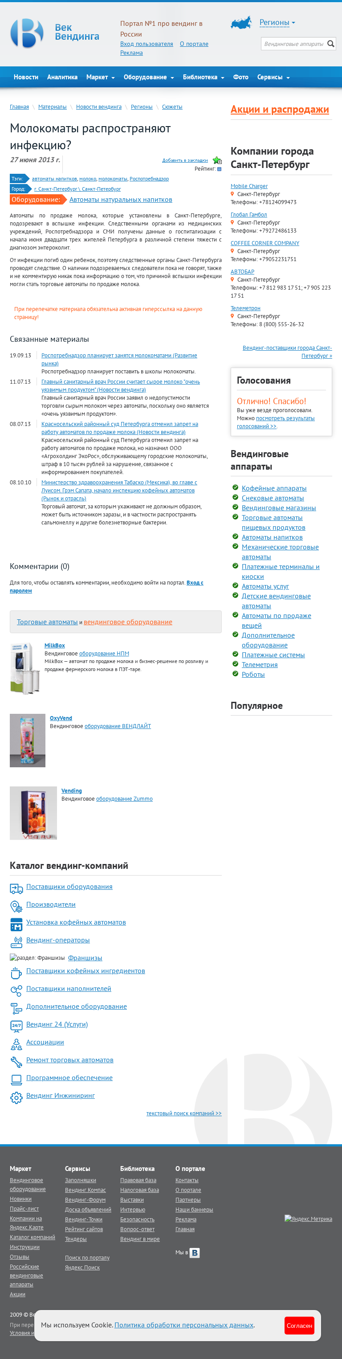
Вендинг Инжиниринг (60, 1095)
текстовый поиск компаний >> (184, 1113)
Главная (19, 106)
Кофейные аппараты (274, 487)
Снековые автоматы (273, 497)
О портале (194, 44)
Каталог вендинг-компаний (69, 865)
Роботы (253, 674)
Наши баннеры (194, 1209)
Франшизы (85, 957)
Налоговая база (139, 1190)
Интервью (132, 1209)
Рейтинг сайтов (84, 1229)
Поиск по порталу (87, 1257)
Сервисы (271, 77)
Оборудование (146, 77)
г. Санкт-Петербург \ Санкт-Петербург (77, 188)
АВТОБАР (242, 271)
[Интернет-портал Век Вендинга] (60, 33)
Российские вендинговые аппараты (26, 1275)
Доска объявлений (88, 1209)
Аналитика (62, 77)
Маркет (98, 77)
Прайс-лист (24, 1208)
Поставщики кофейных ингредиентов (85, 970)
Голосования (264, 380)
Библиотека (201, 77)
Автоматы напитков (272, 536)
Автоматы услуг (265, 585)
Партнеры (188, 1199)
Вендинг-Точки (83, 1219)
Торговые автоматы (47, 621)
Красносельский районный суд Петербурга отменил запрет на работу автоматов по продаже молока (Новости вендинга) (119, 428)
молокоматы (112, 178)
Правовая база (138, 1180)
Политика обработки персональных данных (183, 1324)
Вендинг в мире (140, 1239)
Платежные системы (273, 654)
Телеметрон (246, 308)
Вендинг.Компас (85, 1190)
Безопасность (137, 1219)
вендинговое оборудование (128, 621)
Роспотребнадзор (149, 178)
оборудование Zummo (124, 798)
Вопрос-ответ (137, 1229)
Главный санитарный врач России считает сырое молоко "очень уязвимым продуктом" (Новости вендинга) (120, 385)
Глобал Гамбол (249, 214)
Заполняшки (80, 1180)
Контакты (187, 1180)
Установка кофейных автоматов (76, 921)
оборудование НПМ (104, 653)
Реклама (131, 53)
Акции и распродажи (280, 109)
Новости (26, 77)
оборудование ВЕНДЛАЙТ (118, 726)
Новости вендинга (99, 106)
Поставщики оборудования (69, 886)
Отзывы (19, 1257)
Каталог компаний (32, 1237)
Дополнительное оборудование (76, 1006)
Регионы (142, 106)
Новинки (21, 1199)
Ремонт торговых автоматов (70, 1059)
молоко (87, 178)
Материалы (52, 106)
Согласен (299, 1325)
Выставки (132, 1199)
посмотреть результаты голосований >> (276, 422)
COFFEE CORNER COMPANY (265, 243)
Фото (240, 77)
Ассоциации (45, 1041)
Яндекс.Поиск (82, 1267)
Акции (17, 1294)
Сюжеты (172, 106)
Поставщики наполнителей (68, 988)
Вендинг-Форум (85, 1199)
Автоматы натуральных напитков (120, 199)
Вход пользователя (146, 44)
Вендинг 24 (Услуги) (57, 1023)
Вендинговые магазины (279, 507)
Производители (51, 904)
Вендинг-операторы (58, 939)
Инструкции (25, 1247)
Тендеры (76, 1239)
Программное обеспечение (69, 1077)
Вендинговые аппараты (260, 459)
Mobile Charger (249, 186)
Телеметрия (260, 664)
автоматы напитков (54, 178)
